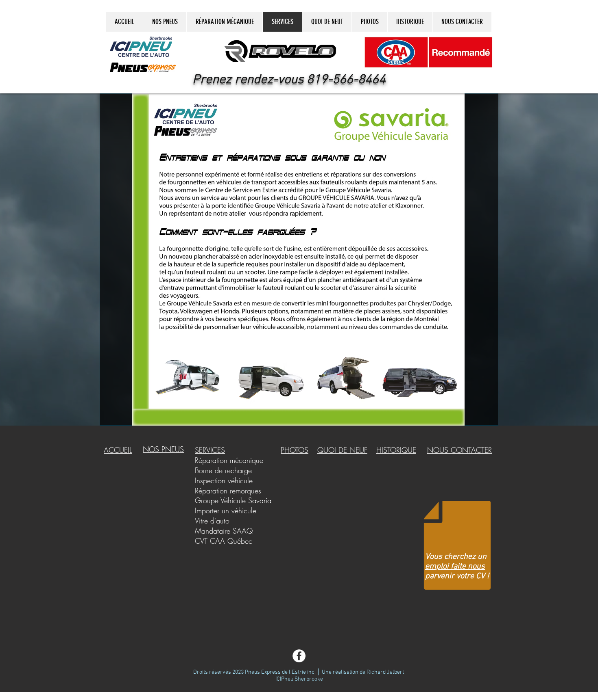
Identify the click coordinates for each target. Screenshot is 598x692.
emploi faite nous (455, 566)
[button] (280, 51)
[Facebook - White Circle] (299, 655)
